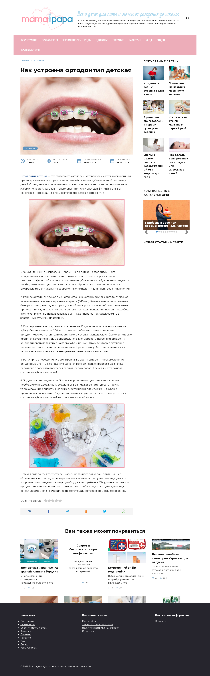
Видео (24, 644)
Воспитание (27, 621)
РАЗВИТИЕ (135, 40)
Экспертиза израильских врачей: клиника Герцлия (39, 569)
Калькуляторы (28, 647)
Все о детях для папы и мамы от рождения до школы (128, 14)
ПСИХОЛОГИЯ (50, 40)
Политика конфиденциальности (101, 627)
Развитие (26, 637)
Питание (25, 634)
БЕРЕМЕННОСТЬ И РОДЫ (76, 40)
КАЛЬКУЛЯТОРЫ (30, 50)
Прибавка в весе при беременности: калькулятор (166, 224)
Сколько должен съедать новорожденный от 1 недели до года (153, 165)
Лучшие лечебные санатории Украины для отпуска (170, 558)
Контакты (160, 621)
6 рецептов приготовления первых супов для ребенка (153, 124)
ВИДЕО (161, 40)
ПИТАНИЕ (118, 40)
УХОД (149, 40)
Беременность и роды (33, 627)
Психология (27, 624)
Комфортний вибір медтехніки (122, 569)
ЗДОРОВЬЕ (102, 40)
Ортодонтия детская (33, 176)
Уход (23, 641)
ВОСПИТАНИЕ (29, 40)
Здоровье (26, 631)
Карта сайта (89, 621)
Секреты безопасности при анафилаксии (83, 549)
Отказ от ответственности (97, 624)
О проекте (88, 631)
